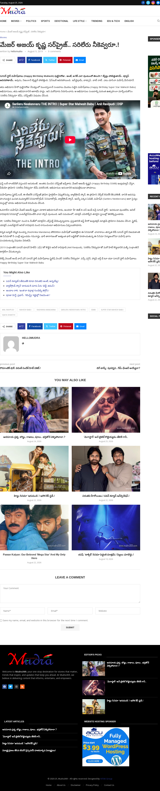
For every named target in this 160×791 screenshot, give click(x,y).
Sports (45, 21)
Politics (31, 21)
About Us (61, 785)
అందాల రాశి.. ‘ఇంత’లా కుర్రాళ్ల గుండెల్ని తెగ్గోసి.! (27, 290)
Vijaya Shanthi (8, 315)
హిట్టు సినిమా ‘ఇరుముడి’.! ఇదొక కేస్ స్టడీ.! (34, 496)
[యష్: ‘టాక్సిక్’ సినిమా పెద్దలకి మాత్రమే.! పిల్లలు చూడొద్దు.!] (106, 527)
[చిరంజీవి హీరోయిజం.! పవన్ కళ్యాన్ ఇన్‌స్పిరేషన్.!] (106, 468)
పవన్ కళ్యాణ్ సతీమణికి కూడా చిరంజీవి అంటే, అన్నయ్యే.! (32, 281)
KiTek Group (106, 778)
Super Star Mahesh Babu (112, 309)
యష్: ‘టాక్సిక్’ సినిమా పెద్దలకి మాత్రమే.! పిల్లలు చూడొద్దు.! (106, 554)
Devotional (61, 21)
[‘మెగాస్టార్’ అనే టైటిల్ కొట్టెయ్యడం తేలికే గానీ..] (106, 410)
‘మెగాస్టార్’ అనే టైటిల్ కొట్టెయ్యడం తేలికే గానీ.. (106, 437)
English (129, 21)
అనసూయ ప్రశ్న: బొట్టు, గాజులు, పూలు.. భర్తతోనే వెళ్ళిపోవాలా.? (34, 437)
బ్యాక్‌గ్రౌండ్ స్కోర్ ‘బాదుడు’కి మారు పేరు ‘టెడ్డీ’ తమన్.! (30, 285)
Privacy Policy (92, 785)
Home (3, 21)
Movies (15, 21)
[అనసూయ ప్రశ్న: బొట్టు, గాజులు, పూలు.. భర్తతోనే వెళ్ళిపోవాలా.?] (34, 410)
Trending (96, 21)
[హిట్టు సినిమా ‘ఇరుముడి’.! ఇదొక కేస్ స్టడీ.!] (34, 468)
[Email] (158, 3)
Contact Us (109, 785)
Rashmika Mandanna (46, 309)
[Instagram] (153, 3)
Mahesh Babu (25, 309)
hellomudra (16, 51)
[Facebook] (143, 3)
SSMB (93, 309)
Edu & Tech (113, 21)
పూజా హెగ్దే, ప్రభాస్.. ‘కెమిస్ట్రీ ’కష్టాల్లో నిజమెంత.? (28, 295)
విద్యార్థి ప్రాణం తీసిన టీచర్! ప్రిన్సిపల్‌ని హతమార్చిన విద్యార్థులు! (29, 750)
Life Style (79, 21)
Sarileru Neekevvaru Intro (73, 309)
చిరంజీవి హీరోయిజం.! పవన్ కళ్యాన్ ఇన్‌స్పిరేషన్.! (105, 496)
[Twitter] (148, 3)
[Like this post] (22, 60)
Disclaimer (76, 785)
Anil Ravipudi (8, 309)
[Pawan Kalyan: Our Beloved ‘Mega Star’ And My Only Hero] (34, 527)
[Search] (158, 21)
